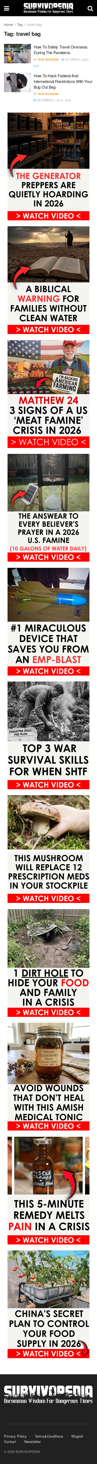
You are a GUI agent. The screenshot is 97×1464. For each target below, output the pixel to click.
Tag (20, 24)
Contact (10, 1441)
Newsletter (32, 1441)
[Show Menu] (6, 8)
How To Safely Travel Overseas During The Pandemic (60, 49)
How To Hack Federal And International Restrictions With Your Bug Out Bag (63, 81)
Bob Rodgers (48, 59)
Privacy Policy (15, 1436)
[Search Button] (90, 8)
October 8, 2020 (76, 59)
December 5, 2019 (49, 100)
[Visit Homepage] (48, 8)
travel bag (34, 24)
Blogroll (77, 1436)
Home (8, 24)
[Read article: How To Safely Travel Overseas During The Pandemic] (17, 53)
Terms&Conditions (49, 1436)
